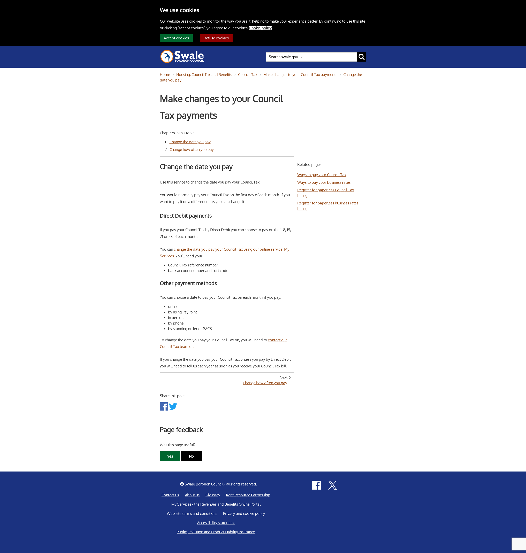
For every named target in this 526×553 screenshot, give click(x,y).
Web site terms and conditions (192, 513)
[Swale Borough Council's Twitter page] (332, 485)
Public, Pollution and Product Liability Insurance (216, 532)
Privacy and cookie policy (244, 513)
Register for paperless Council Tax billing (325, 193)
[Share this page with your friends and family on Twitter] (173, 406)
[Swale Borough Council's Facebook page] (316, 485)
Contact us (170, 495)
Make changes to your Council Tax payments (300, 74)
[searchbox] (311, 57)
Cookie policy (260, 28)
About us (192, 495)
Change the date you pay (190, 142)
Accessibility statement (216, 522)
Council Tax (248, 74)
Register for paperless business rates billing (327, 206)
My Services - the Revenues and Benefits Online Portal (216, 504)
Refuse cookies (216, 38)
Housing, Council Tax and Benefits (204, 74)
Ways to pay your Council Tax (321, 174)
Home (165, 74)
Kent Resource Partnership (248, 495)
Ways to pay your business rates (324, 182)
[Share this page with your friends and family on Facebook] (164, 406)
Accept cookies (176, 38)
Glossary (212, 495)
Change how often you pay (192, 149)
